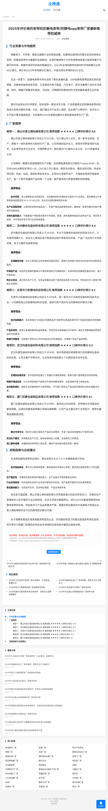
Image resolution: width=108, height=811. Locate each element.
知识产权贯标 (77, 747)
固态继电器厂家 (11, 760)
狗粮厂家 (9, 752)
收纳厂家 (42, 747)
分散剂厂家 (77, 769)
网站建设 (42, 765)
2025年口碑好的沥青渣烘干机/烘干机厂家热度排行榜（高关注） (28, 564)
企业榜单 (46, 10)
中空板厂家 (77, 778)
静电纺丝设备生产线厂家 (49, 769)
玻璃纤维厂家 (10, 756)
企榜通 (54, 4)
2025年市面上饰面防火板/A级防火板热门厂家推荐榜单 (78, 563)
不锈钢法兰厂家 (11, 769)
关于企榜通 (54, 801)
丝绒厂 (8, 782)
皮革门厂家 (77, 756)
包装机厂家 (9, 786)
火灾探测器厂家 (11, 778)
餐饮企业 (42, 760)
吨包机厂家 (77, 760)
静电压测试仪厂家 (79, 752)
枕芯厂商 (76, 786)
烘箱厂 (75, 765)
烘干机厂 (42, 778)
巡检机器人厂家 (11, 773)
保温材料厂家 (10, 747)
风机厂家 (42, 752)
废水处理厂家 (77, 782)
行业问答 (56, 10)
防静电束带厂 (53, 552)
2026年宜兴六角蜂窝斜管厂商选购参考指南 (27, 587)
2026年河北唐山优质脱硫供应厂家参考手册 (76, 591)
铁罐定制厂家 (44, 773)
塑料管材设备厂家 (46, 756)
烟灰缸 (75, 773)
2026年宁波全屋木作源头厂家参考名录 (75, 587)
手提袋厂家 (43, 786)
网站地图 (54, 804)
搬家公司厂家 (44, 782)
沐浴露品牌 (9, 765)
